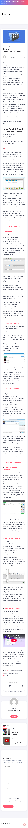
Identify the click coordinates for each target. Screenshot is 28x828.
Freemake (7, 149)
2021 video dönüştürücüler (15, 670)
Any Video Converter (12, 388)
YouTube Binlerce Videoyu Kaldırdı (16, 742)
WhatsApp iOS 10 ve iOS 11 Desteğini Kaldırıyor (17, 732)
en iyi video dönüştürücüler (11, 673)
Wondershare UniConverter (13, 608)
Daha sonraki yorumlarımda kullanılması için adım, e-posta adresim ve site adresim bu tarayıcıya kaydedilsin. (13, 800)
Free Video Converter (12, 323)
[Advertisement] (14, 14)
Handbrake (8, 232)
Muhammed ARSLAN (14, 56)
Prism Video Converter (12, 538)
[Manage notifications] (24, 824)
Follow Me (14, 716)
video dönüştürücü (8, 675)
